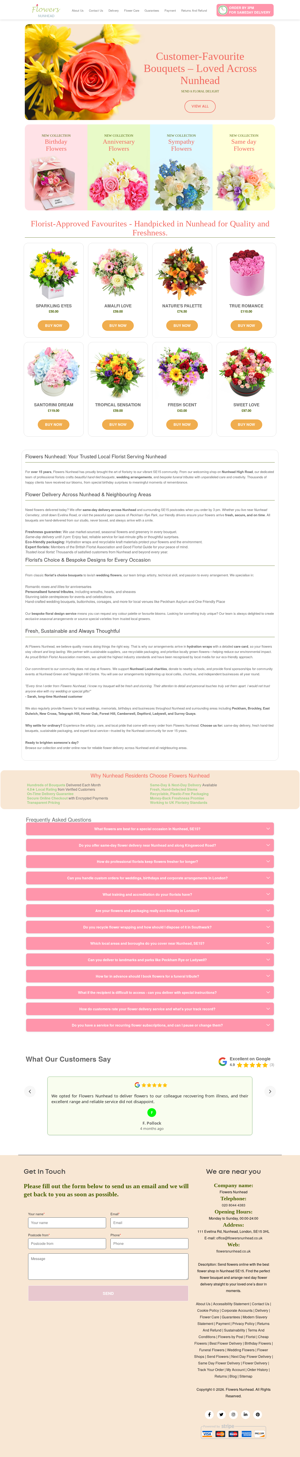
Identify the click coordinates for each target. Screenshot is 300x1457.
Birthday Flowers (258, 1343)
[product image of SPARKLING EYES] (53, 272)
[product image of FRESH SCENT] (182, 372)
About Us (78, 10)
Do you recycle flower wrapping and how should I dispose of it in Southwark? (147, 927)
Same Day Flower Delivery (219, 1363)
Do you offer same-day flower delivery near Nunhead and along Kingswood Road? (147, 845)
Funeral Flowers (211, 1349)
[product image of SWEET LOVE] (246, 372)
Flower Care (131, 10)
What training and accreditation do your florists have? (147, 894)
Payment (170, 10)
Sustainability (234, 1330)
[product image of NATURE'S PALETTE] (182, 272)
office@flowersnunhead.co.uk (239, 1237)
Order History (257, 1369)
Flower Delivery (255, 1363)
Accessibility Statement (231, 1303)
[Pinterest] (257, 1414)
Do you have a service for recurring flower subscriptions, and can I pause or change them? (147, 1025)
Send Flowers (218, 1356)
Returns (221, 1376)
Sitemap (245, 1376)
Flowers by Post (230, 1336)
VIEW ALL (200, 106)
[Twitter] (221, 1414)
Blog (233, 1376)
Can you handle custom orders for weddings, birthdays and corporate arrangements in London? (147, 877)
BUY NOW (53, 325)
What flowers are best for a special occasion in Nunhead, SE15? (147, 828)
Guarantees (152, 10)
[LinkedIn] (245, 1414)
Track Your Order (210, 1369)
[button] (30, 1091)
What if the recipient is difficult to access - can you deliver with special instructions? (147, 992)
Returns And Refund (194, 10)
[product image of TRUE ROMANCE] (246, 272)
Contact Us (96, 10)
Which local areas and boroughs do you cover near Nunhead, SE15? (147, 943)
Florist (250, 1336)
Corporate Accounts (237, 1310)
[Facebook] (209, 1414)
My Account (235, 1369)
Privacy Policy (243, 1323)
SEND (108, 1293)
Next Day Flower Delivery (251, 1356)
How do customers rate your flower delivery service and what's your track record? (147, 1008)
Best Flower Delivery (226, 1343)
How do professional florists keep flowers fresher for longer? (147, 861)
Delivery (113, 10)
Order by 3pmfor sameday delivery (249, 10)
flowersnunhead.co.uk (233, 1251)
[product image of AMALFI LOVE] (118, 272)
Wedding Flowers (241, 1349)
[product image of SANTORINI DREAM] (53, 372)
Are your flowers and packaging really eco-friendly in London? (147, 910)
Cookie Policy (208, 1310)
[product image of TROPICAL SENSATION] (118, 372)
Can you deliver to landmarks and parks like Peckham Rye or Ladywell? (147, 959)
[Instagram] (233, 1414)
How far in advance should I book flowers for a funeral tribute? (147, 976)
